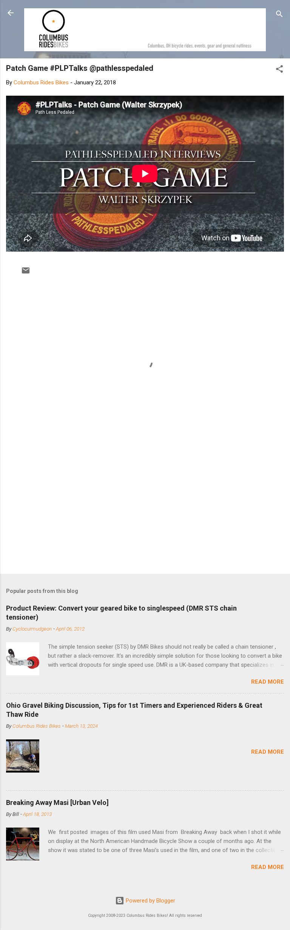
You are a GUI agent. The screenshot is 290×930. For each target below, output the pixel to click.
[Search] (279, 15)
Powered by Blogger (149, 900)
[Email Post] (25, 273)
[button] (279, 70)
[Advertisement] (145, 509)
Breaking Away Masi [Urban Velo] (57, 802)
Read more (267, 681)
